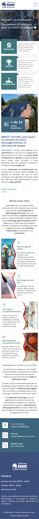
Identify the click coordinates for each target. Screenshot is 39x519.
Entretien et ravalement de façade (11, 310)
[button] (35, 25)
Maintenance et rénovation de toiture (11, 341)
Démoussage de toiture (23, 247)
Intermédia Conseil (28, 512)
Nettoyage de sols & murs (25, 281)
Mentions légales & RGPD (19, 516)
